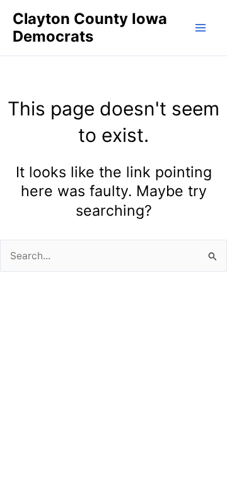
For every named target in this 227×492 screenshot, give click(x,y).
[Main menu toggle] (200, 27)
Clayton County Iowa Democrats (90, 27)
